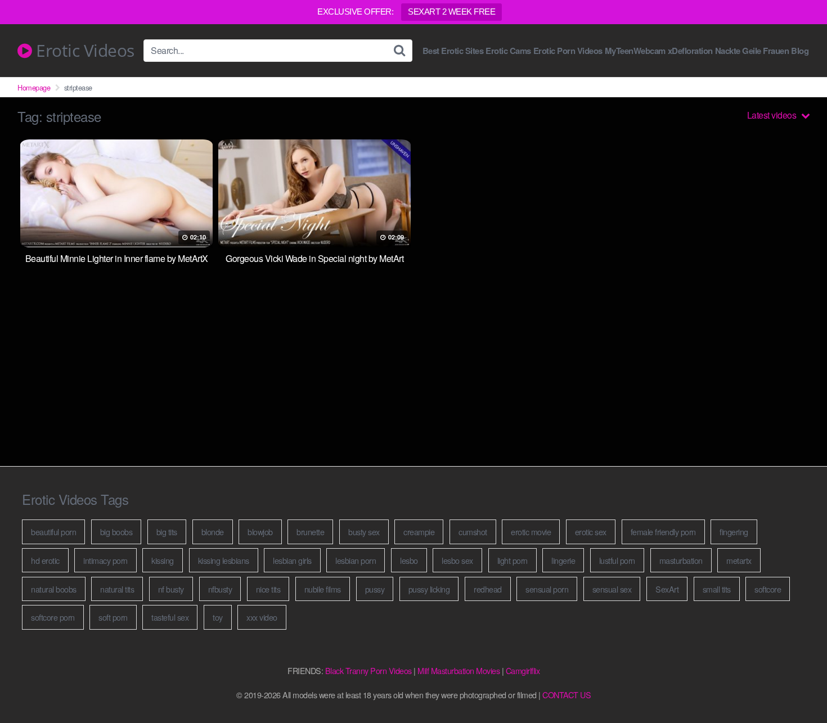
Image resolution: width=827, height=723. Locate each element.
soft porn (113, 617)
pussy (375, 589)
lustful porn (617, 560)
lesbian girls (292, 560)
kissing (162, 560)
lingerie (563, 560)
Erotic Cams (508, 51)
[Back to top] (796, 687)
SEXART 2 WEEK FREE (451, 11)
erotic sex (590, 531)
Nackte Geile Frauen (752, 51)
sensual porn (546, 589)
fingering (734, 531)
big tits (166, 531)
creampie (418, 531)
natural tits (117, 589)
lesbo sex (457, 560)
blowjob (260, 531)
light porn (512, 560)
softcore (767, 589)
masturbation (681, 560)
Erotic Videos (83, 50)
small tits (717, 589)
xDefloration (690, 51)
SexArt (666, 589)
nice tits (268, 589)
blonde (212, 531)
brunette (310, 531)
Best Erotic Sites (453, 51)
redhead (488, 589)
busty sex (364, 531)
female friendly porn (663, 531)
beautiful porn (53, 531)
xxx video (261, 617)
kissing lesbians (223, 560)
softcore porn (53, 617)
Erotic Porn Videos (568, 51)
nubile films (322, 589)
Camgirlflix (523, 670)
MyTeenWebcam (635, 51)
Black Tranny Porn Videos (368, 670)
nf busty (171, 589)
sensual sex (612, 589)
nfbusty (220, 589)
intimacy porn (105, 560)
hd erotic (45, 560)
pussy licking (429, 589)
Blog (799, 51)
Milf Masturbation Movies (458, 670)
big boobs (116, 531)
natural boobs (54, 589)
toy (218, 617)
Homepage (33, 87)
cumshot (473, 531)
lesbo (409, 560)
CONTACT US (566, 695)
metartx (739, 560)
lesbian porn (355, 560)
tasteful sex (169, 617)
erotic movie (531, 531)
